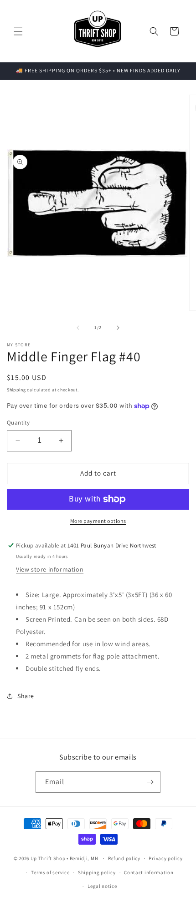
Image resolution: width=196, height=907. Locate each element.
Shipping (16, 390)
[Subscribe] (150, 782)
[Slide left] (78, 328)
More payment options (98, 520)
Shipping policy (97, 872)
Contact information (148, 872)
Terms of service (50, 872)
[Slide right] (118, 328)
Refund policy (124, 858)
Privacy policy (165, 858)
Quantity (18, 422)
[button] (18, 31)
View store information (49, 569)
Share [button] (25, 696)
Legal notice (102, 886)
